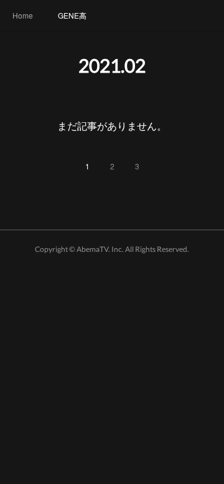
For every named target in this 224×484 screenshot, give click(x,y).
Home (22, 15)
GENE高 (72, 15)
